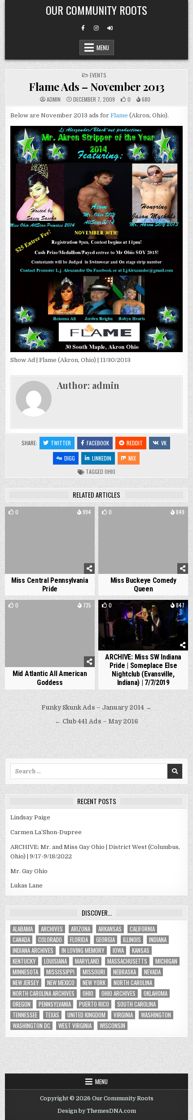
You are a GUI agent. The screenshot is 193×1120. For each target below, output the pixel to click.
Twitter (61, 443)
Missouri (94, 972)
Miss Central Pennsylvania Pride (49, 584)
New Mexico (61, 982)
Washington (156, 1015)
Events (98, 75)
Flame (119, 115)
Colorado (50, 939)
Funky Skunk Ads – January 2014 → (96, 707)
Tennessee (25, 1015)
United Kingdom (86, 1015)
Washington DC (31, 1025)
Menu (102, 47)
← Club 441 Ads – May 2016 (96, 721)
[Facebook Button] (83, 28)
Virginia (123, 1015)
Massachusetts (127, 961)
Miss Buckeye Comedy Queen (143, 584)
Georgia (105, 939)
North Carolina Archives (44, 993)
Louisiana (55, 961)
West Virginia (75, 1025)
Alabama (23, 929)
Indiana (158, 939)
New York (94, 982)
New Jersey (26, 982)
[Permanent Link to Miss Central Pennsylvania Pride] (50, 540)
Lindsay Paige (30, 817)
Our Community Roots (96, 10)
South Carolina (136, 1004)
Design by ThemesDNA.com (96, 1111)
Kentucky (24, 961)
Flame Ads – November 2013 (96, 86)
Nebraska (124, 972)
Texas (52, 1015)
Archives (52, 929)
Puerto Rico (94, 1004)
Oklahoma (155, 993)
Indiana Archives (33, 950)
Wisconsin (112, 1025)
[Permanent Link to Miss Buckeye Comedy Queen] (143, 540)
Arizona (80, 929)
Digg (69, 458)
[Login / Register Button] (110, 28)
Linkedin (101, 458)
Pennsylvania (55, 1004)
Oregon (22, 1004)
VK (164, 443)
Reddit (135, 443)
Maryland (87, 961)
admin (54, 99)
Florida (79, 939)
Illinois (132, 939)
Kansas (140, 950)
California (142, 929)
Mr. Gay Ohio (29, 871)
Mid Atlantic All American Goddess (50, 677)
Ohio (110, 471)
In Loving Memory (83, 950)
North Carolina (133, 982)
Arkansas (110, 929)
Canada (21, 939)
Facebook (98, 443)
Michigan (166, 961)
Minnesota (25, 972)
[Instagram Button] (96, 28)
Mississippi (60, 972)
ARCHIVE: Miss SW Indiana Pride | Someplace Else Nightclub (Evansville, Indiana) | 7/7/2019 (143, 670)
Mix (132, 458)
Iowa (118, 950)
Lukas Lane (26, 885)
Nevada (152, 972)
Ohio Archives (118, 993)
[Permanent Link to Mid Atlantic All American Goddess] (50, 633)
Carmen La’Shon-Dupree (46, 832)
